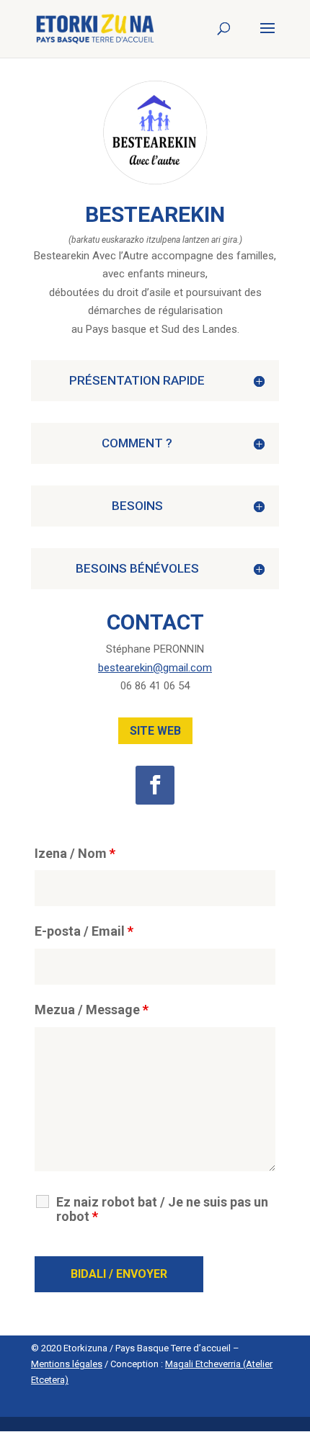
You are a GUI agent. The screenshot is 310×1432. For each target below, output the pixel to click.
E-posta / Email (84, 931)
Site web (155, 731)
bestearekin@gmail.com (155, 667)
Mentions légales (66, 1364)
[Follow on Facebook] (155, 785)
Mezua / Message (92, 1009)
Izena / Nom (75, 853)
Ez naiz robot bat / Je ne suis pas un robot (162, 1209)
